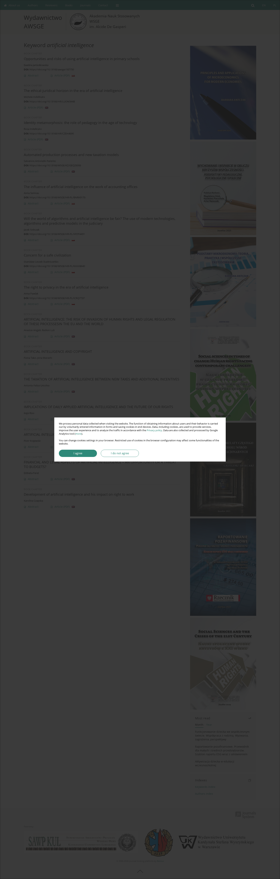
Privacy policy (154, 430)
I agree (78, 453)
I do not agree (120, 453)
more (78, 433)
